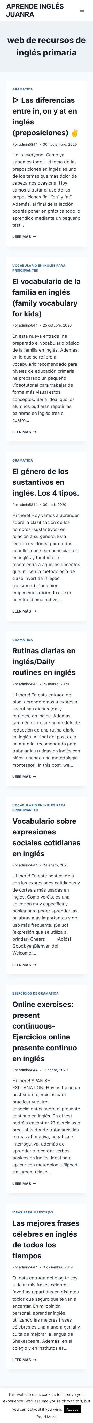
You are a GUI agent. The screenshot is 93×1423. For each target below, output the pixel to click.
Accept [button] (72, 1409)
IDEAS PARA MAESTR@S (32, 1212)
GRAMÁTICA (22, 89)
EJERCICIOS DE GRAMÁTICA (35, 993)
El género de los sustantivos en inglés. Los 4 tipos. (45, 482)
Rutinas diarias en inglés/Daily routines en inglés (44, 661)
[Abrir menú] (82, 10)
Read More (46, 1416)
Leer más (24, 237)
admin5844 (28, 144)
